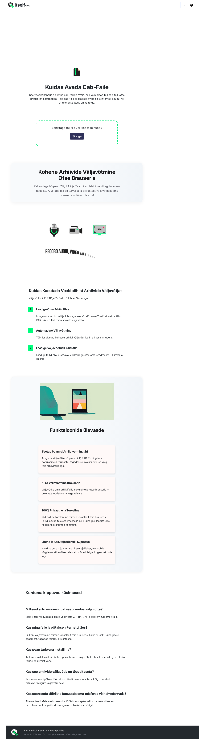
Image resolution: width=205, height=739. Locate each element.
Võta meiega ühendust (76, 734)
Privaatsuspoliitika (54, 730)
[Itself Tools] (76, 242)
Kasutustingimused (34, 730)
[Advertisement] (102, 33)
